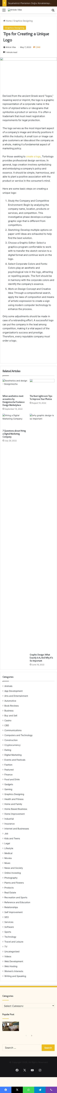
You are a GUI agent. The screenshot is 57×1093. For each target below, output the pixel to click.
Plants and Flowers (14, 882)
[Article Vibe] (15, 10)
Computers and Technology (18, 735)
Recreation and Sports (15, 897)
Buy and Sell (10, 715)
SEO (6, 917)
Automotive (10, 701)
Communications (13, 730)
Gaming (8, 789)
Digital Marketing (13, 755)
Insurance (9, 823)
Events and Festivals (14, 760)
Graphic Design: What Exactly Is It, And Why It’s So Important (41, 657)
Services (8, 922)
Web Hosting (10, 966)
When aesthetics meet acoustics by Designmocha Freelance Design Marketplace (14, 400)
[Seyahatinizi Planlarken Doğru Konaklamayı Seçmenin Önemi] (10, 1026)
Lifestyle (8, 848)
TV (5, 946)
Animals (8, 686)
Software (9, 927)
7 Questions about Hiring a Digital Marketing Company (14, 433)
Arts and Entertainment (16, 696)
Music (7, 863)
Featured (8, 769)
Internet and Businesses (16, 828)
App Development (13, 691)
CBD (6, 725)
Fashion (8, 764)
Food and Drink (12, 779)
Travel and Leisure (13, 941)
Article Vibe (11, 47)
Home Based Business (15, 809)
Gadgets (8, 784)
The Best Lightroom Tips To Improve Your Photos (41, 397)
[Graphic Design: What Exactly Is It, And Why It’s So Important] (42, 533)
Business (8, 710)
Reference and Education (17, 902)
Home (8, 21)
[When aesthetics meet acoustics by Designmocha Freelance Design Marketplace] (15, 386)
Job (6, 833)
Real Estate (10, 892)
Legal (7, 843)
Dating (7, 750)
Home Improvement (14, 814)
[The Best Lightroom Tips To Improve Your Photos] (42, 386)
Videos (7, 956)
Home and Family (13, 804)
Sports (7, 932)
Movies (8, 858)
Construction (11, 740)
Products (9, 887)
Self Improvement (13, 912)
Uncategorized (11, 951)
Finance (8, 774)
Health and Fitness (13, 799)
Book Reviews (11, 705)
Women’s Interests (13, 971)
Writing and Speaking (15, 976)
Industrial (9, 819)
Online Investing (12, 873)
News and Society (13, 868)
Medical (8, 853)
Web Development (13, 961)
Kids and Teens (12, 838)
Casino (7, 720)
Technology (10, 937)
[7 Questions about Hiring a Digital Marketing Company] (15, 421)
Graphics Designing (23, 21)
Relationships (11, 907)
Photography (11, 878)
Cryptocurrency (12, 745)
